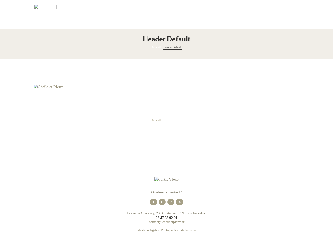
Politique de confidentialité (178, 230)
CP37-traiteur (233, 73)
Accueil (156, 47)
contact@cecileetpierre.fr (166, 222)
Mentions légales (148, 230)
